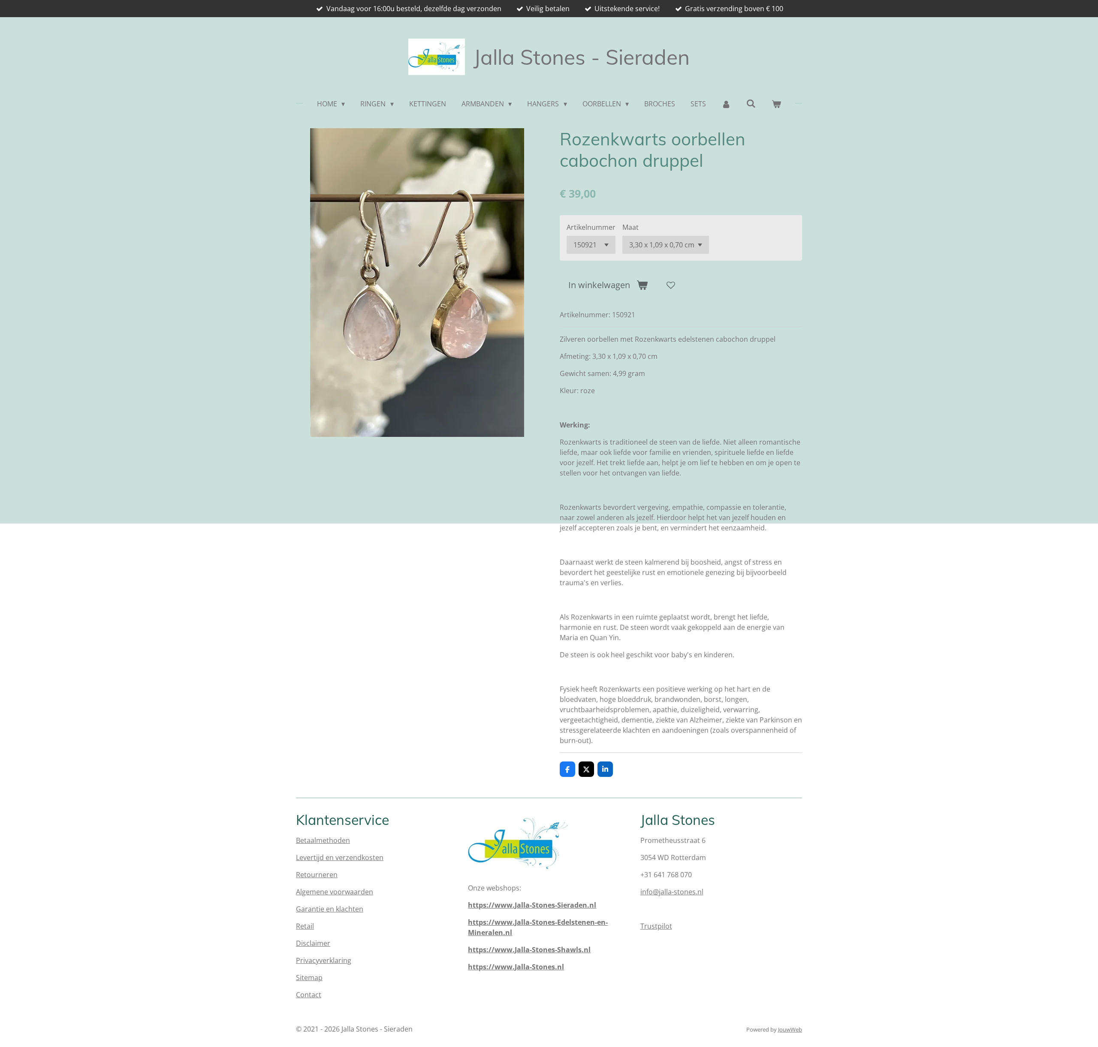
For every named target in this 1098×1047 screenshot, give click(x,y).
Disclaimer (313, 943)
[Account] (726, 103)
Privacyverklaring (323, 960)
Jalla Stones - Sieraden (582, 57)
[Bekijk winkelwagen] (776, 103)
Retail (305, 926)
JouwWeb (790, 1029)
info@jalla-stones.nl (671, 892)
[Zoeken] (751, 103)
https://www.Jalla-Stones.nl (516, 967)
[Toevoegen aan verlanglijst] (671, 285)
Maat (630, 227)
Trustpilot (656, 926)
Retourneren (317, 874)
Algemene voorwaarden (334, 892)
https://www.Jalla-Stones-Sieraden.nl (532, 905)
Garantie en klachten (329, 909)
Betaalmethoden (323, 840)
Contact (308, 994)
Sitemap (309, 977)
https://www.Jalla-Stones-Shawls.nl (529, 949)
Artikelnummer (591, 227)
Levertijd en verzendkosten (339, 857)
